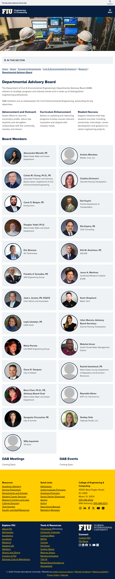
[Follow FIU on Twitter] (90, 545)
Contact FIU (84, 537)
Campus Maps (47, 535)
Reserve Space (47, 552)
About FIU (7, 528)
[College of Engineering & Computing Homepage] (14, 11)
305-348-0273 (100, 503)
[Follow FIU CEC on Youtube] (98, 508)
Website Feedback (83, 571)
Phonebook (46, 528)
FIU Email (45, 545)
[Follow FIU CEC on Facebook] (89, 508)
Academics (7, 535)
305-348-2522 (86, 499)
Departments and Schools (15, 493)
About (13, 69)
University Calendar (50, 532)
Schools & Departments (29, 69)
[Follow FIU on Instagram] (80, 545)
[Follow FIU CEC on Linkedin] (85, 508)
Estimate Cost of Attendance (16, 559)
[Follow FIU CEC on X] (94, 508)
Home (5, 69)
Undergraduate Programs (53, 489)
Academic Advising (11, 486)
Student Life (8, 545)
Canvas (44, 542)
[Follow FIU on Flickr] (98, 545)
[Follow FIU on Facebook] (87, 545)
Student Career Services (14, 496)
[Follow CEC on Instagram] (81, 508)
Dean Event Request (50, 506)
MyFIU (43, 539)
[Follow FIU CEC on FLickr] (103, 508)
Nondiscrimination (49, 555)
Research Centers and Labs (15, 499)
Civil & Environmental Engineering (59, 69)
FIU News (83, 541)
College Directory (10, 503)
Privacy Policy (53, 575)
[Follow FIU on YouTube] (94, 545)
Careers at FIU (9, 555)
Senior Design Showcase (52, 496)
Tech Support (8, 506)
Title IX (43, 559)
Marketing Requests (50, 510)
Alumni (43, 499)
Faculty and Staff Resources (15, 510)
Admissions (46, 486)
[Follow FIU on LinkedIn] (83, 545)
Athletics (6, 549)
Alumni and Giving (11, 552)
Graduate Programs (50, 493)
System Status (47, 549)
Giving (43, 503)
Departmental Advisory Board (17, 72)
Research (83, 69)
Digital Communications (62, 571)
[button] (110, 11)
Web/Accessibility (100, 571)
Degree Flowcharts (11, 489)
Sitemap (64, 575)
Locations (7, 539)
